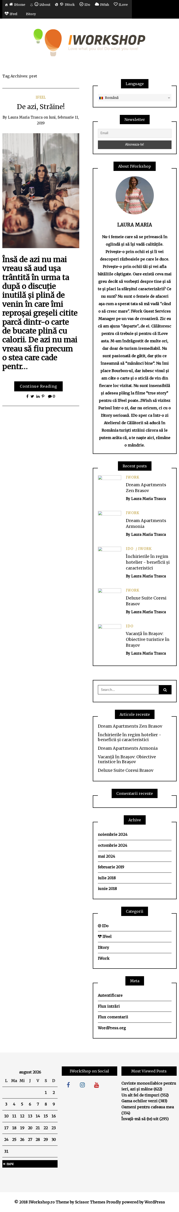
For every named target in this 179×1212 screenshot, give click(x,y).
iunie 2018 (107, 888)
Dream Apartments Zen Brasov (130, 726)
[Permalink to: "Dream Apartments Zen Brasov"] (109, 486)
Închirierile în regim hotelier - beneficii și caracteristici (148, 562)
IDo (129, 548)
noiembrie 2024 (112, 834)
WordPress (155, 1202)
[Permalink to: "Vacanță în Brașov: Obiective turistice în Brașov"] (109, 635)
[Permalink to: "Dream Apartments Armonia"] (109, 522)
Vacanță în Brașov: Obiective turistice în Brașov (147, 639)
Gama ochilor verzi (139, 1101)
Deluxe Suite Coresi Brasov (125, 770)
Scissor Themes (90, 1202)
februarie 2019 (111, 867)
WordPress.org (112, 1028)
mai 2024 (106, 856)
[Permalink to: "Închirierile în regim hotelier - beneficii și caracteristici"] (109, 558)
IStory (103, 947)
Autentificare (110, 995)
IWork (132, 477)
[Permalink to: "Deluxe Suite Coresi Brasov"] (109, 599)
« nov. (8, 1163)
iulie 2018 (107, 878)
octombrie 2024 (112, 845)
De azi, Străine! (41, 107)
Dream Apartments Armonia (128, 748)
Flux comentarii (113, 1017)
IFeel (41, 97)
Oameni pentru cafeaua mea (147, 1107)
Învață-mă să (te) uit (139, 1118)
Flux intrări (109, 1006)
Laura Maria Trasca (25, 117)
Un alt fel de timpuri (140, 1095)
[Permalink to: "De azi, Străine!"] (40, 190)
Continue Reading (38, 386)
